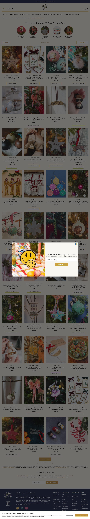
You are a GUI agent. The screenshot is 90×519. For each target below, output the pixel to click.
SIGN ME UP (61, 264)
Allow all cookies (82, 515)
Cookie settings (69, 515)
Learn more (41, 516)
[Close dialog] (76, 244)
